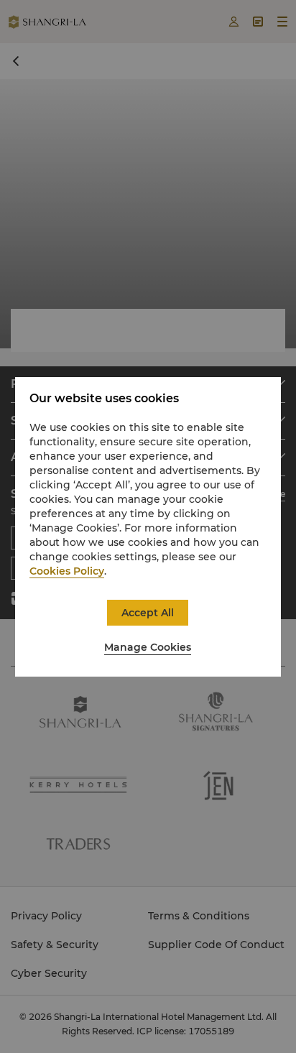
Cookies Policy (66, 571)
